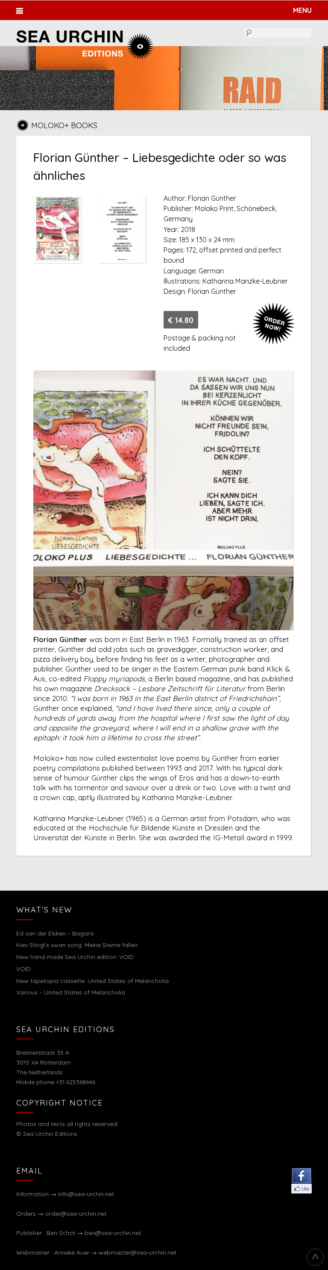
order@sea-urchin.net (75, 1213)
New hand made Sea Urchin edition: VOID (75, 957)
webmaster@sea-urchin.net (137, 1252)
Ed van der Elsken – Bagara (55, 933)
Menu (302, 10)
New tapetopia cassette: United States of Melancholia (92, 981)
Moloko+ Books (64, 125)
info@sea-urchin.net (86, 1194)
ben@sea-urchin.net (113, 1233)
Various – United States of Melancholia (70, 992)
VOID (23, 969)
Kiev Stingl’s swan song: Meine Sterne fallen (77, 945)
